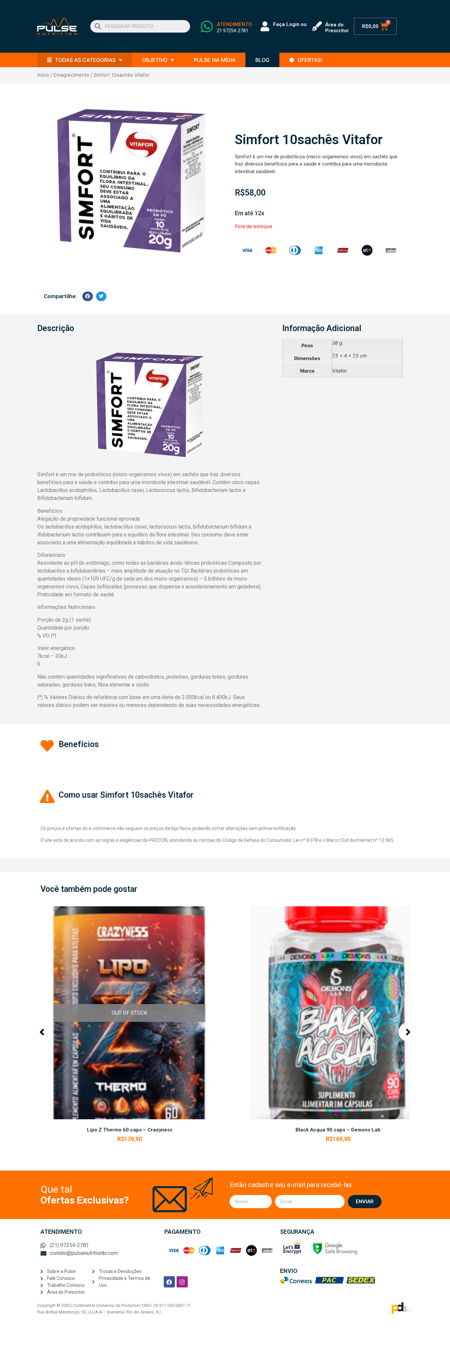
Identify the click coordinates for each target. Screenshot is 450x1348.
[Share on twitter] (101, 296)
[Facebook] (169, 1281)
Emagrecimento (71, 75)
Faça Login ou (290, 24)
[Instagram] (182, 1281)
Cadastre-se (286, 30)
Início (43, 75)
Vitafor (339, 371)
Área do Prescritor (337, 28)
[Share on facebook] (87, 296)
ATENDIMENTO (234, 24)
